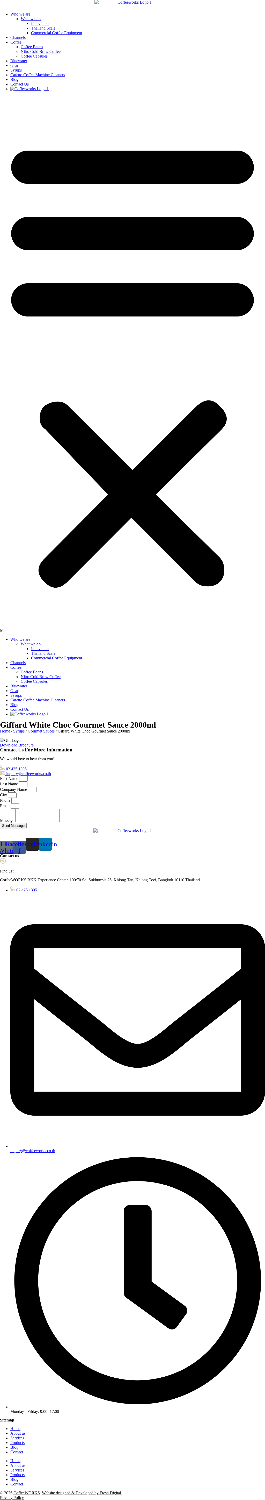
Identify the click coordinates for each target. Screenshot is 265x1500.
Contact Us (19, 84)
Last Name (9, 784)
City (4, 795)
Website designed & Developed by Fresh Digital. (82, 1493)
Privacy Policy (12, 1497)
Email (5, 806)
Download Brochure (17, 745)
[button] (132, 364)
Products (17, 1442)
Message (7, 820)
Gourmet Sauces (41, 731)
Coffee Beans (32, 47)
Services (17, 1438)
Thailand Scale (43, 28)
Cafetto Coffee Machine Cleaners (37, 75)
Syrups (16, 70)
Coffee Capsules (34, 56)
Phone (5, 800)
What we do (31, 19)
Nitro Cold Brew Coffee (41, 51)
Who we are (20, 14)
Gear (14, 65)
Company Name (14, 789)
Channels (18, 37)
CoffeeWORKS (26, 1493)
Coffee (15, 42)
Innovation (40, 23)
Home (5, 731)
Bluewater (18, 61)
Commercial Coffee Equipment (56, 33)
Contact (16, 1452)
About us (17, 1433)
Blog (14, 79)
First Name (9, 778)
